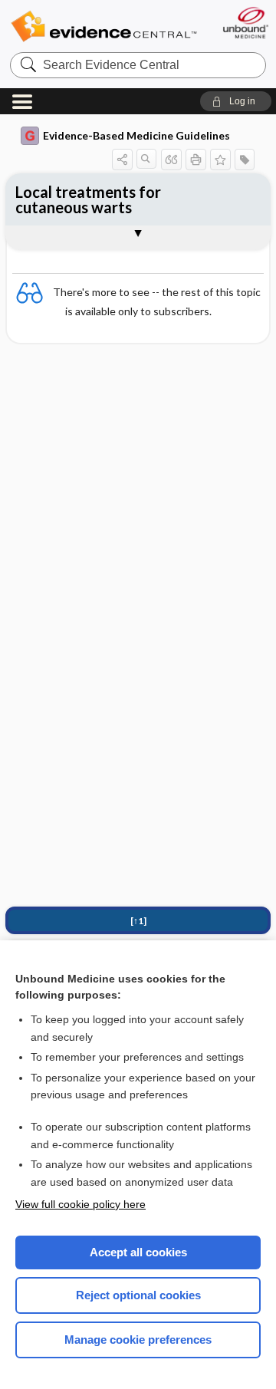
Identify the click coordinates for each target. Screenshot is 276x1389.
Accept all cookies (138, 1252)
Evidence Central (103, 26)
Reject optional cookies (138, 1295)
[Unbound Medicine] (245, 22)
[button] (235, 101)
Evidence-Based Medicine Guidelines (136, 135)
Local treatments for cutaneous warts (88, 199)
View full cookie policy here (80, 1204)
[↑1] (138, 921)
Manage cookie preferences (138, 1339)
